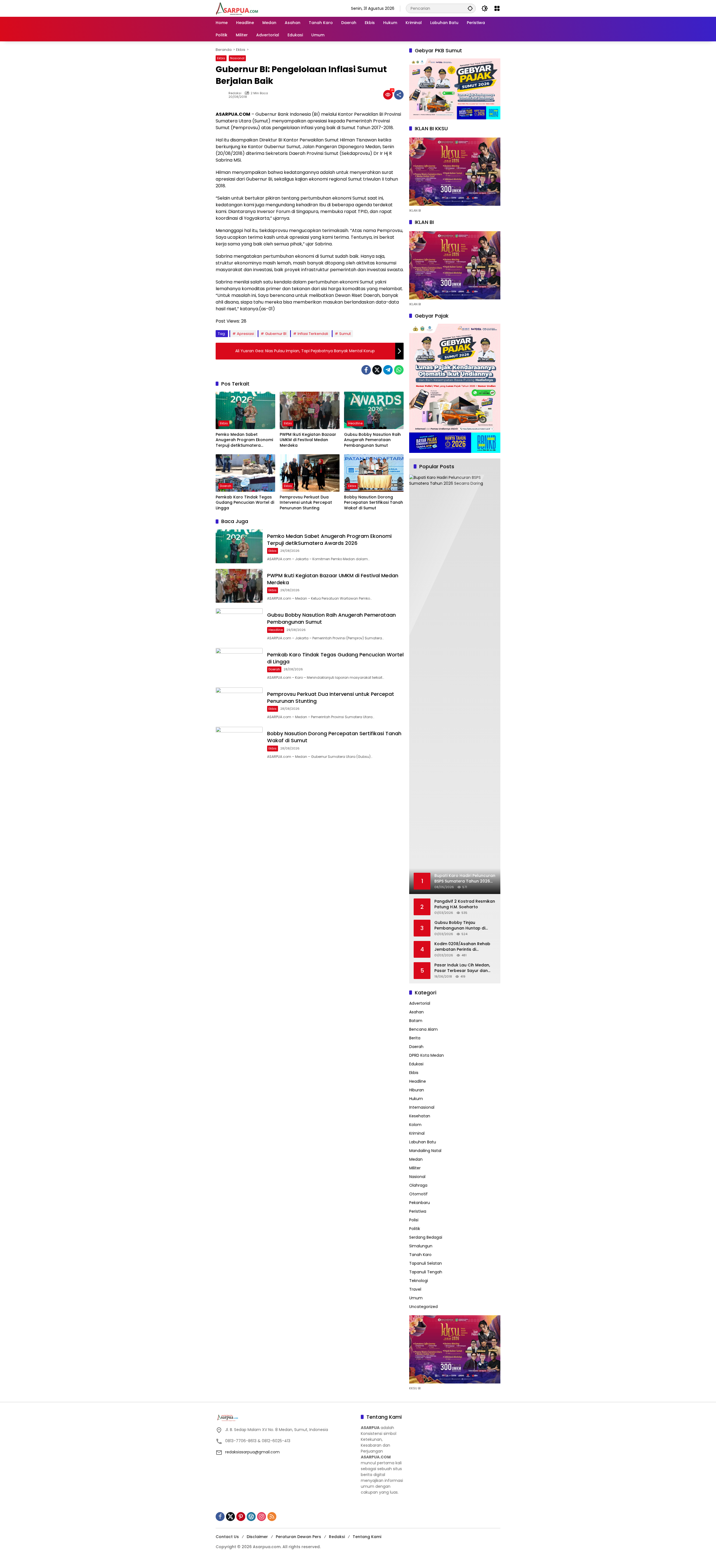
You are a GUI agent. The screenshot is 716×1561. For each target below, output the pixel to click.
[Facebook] (366, 370)
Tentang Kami (367, 1536)
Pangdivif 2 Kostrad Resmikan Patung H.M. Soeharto (464, 904)
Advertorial (419, 1003)
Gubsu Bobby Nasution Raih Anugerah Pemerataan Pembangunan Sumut (372, 440)
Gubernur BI (275, 333)
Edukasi (416, 1064)
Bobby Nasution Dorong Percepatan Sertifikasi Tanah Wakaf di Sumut (373, 503)
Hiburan (416, 1090)
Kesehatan (419, 1116)
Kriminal (417, 1133)
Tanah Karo (420, 1254)
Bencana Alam (423, 1029)
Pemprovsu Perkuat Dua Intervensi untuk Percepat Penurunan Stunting (306, 503)
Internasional (421, 1107)
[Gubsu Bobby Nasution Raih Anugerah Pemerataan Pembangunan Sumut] (374, 410)
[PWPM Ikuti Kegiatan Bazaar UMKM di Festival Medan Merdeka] (309, 410)
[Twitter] (377, 370)
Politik (414, 1228)
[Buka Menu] (497, 8)
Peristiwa (417, 1211)
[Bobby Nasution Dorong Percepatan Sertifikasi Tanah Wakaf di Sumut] (374, 473)
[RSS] (271, 1516)
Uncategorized (423, 1306)
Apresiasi (245, 333)
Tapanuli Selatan (425, 1263)
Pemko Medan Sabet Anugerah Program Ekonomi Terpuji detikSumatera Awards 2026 (244, 440)
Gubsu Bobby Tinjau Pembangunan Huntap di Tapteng (459, 925)
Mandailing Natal (425, 1150)
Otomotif (418, 1194)
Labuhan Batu (422, 1142)
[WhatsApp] (399, 370)
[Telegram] (388, 370)
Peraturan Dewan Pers (298, 1536)
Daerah (225, 486)
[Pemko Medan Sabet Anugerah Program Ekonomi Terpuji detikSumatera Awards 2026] (245, 410)
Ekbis (221, 58)
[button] (470, 8)
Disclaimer (257, 1536)
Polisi (413, 1220)
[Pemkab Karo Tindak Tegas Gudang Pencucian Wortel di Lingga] (245, 473)
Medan (416, 1159)
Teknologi (418, 1280)
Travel (415, 1289)
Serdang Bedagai (425, 1237)
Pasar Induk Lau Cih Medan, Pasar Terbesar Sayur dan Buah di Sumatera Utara (462, 967)
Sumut (345, 333)
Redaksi (235, 93)
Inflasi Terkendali (313, 333)
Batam (415, 1020)
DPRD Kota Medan (426, 1055)
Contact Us (227, 1536)
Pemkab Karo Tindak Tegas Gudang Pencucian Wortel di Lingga (245, 503)
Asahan (416, 1012)
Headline (355, 423)
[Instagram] (261, 1516)
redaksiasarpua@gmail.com (252, 1452)
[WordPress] (251, 1516)
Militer (415, 1168)
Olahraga (418, 1185)
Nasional (237, 58)
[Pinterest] (240, 1516)
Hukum (416, 1098)
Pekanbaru (419, 1202)
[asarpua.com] (237, 8)
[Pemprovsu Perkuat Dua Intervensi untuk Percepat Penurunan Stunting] (309, 473)
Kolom (415, 1124)
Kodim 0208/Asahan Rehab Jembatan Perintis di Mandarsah (462, 946)
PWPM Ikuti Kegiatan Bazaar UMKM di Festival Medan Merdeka (308, 440)
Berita (414, 1038)
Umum (416, 1298)
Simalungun (420, 1246)
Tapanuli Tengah (425, 1272)
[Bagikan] (399, 95)
